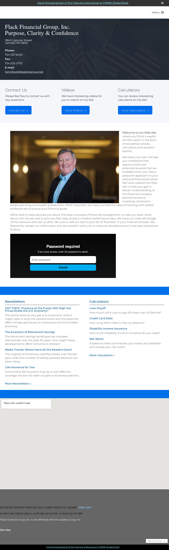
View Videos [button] (74, 110)
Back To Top (155, 541)
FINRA (81, 507)
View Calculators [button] (133, 110)
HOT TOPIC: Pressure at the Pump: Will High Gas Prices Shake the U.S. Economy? (38, 309)
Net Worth (96, 339)
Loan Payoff (97, 308)
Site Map (5, 529)
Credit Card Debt (101, 318)
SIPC (88, 507)
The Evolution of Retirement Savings (30, 332)
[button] (158, 12)
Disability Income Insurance (108, 328)
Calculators (99, 301)
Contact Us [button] (17, 110)
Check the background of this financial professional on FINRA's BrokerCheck (82, 3)
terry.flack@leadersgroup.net (24, 71)
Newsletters (15, 301)
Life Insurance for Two (20, 367)
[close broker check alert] (162, 3)
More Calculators (102, 355)
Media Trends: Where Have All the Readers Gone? (38, 349)
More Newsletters (18, 383)
